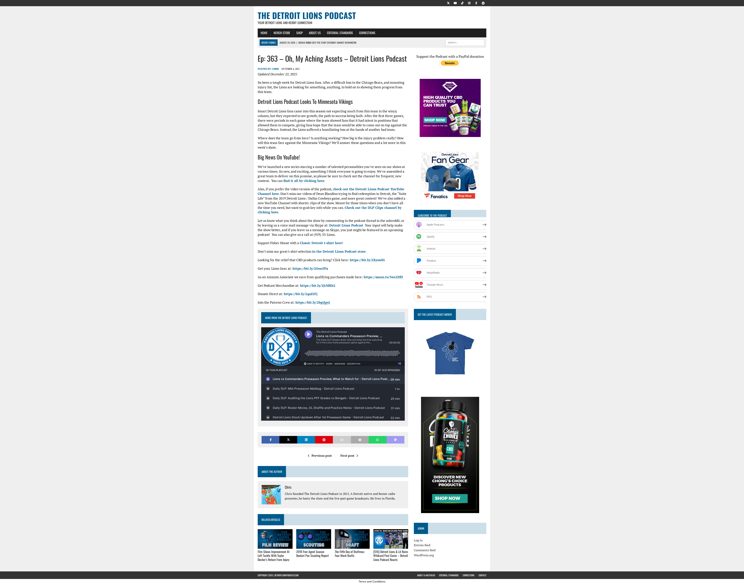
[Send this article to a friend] (342, 440)
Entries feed (422, 545)
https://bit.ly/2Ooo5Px (310, 268)
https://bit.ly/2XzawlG (367, 260)
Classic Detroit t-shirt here (321, 243)
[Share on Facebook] (270, 440)
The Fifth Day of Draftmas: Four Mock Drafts (350, 553)
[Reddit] (483, 2)
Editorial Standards (340, 32)
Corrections (367, 32)
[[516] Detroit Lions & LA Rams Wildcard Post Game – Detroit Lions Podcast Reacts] (390, 546)
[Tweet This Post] (288, 440)
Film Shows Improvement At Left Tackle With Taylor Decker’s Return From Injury (273, 555)
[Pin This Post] (324, 440)
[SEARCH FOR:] (465, 42)
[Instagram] (469, 2)
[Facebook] (476, 2)
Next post (347, 455)
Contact (482, 575)
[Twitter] (448, 2)
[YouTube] (455, 2)
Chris (275, 68)
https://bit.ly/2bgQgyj (312, 302)
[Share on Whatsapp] (378, 440)
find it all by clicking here (303, 180)
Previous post (322, 455)
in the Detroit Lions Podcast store (339, 251)
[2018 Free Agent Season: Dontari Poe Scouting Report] (313, 546)
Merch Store (282, 32)
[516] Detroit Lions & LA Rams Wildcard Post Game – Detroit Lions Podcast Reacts (390, 555)
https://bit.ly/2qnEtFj (300, 294)
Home (264, 32)
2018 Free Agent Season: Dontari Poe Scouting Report (312, 553)
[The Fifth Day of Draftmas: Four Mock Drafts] (352, 546)
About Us (315, 32)
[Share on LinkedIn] (306, 440)
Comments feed (425, 550)
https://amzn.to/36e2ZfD (383, 277)
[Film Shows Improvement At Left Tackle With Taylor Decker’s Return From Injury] (275, 546)
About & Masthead (426, 575)
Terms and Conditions (372, 581)
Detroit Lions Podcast (346, 225)
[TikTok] (462, 2)
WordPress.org (424, 555)
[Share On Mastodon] (395, 440)
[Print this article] (360, 440)
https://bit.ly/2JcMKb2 (317, 285)
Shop (299, 32)
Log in (418, 540)
